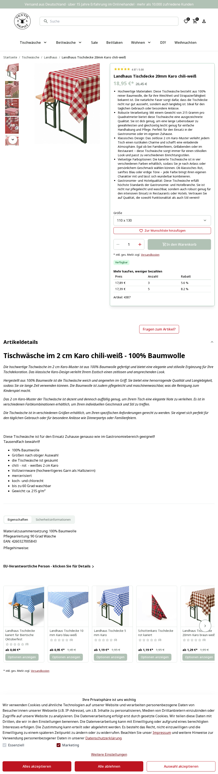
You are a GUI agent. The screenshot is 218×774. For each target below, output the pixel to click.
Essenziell (16, 745)
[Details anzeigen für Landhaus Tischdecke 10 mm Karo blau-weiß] (68, 606)
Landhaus (50, 57)
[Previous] (13, 69)
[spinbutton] (129, 244)
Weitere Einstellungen (109, 754)
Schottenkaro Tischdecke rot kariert (155, 633)
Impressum (162, 732)
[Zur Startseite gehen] (22, 21)
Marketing (70, 745)
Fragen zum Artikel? (159, 329)
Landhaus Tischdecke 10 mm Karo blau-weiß (66, 633)
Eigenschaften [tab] (18, 519)
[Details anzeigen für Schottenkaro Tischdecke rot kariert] (156, 606)
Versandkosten (150, 255)
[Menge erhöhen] (140, 244)
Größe (117, 213)
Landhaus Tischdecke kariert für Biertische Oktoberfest (20, 635)
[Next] (13, 139)
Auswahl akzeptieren (181, 766)
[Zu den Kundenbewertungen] (162, 69)
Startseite (10, 57)
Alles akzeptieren (37, 766)
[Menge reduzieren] (118, 244)
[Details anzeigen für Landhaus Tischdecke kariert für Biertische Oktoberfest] (24, 606)
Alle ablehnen (109, 766)
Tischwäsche (30, 57)
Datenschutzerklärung (103, 738)
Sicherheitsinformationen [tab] (53, 519)
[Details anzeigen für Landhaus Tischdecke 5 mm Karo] (112, 606)
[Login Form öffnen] (204, 21)
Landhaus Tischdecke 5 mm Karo (110, 633)
